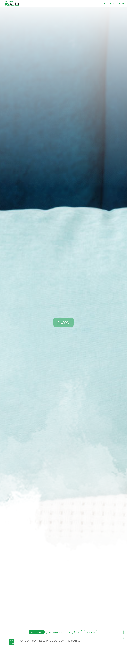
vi (108, 3)
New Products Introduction (59, 632)
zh (112, 3)
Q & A (78, 632)
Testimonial (90, 632)
